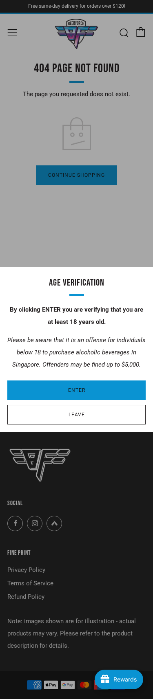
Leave (77, 415)
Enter (76, 390)
